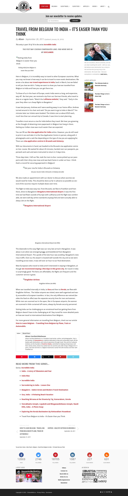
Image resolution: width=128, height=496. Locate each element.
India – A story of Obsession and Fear (37, 371)
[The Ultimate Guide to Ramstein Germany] (88, 86)
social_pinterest (107, 492)
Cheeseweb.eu (38, 340)
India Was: (26, 376)
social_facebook (105, 492)
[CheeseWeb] (23, 6)
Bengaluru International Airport (50, 192)
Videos (64, 468)
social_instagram (109, 492)
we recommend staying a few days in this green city (43, 269)
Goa (49, 289)
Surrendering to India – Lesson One (36, 385)
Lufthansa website (50, 99)
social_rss (111, 492)
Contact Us (64, 471)
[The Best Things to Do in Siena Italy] (88, 97)
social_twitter (103, 492)
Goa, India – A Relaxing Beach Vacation (37, 394)
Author (18, 333)
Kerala (63, 289)
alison (21, 39)
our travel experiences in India (42, 82)
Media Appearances (64, 480)
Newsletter (64, 483)
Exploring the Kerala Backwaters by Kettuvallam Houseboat (46, 411)
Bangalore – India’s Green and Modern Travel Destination (45, 390)
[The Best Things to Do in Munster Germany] (88, 107)
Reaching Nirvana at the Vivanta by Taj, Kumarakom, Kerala (46, 399)
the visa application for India (39, 132)
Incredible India (50, 44)
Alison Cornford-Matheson (35, 336)
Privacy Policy (41, 492)
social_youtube (101, 492)
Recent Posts (26, 333)
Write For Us (64, 477)
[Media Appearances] (94, 477)
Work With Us (64, 474)
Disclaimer (49, 492)
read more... (104, 74)
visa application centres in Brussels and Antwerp (44, 141)
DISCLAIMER (48, 52)
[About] (97, 52)
